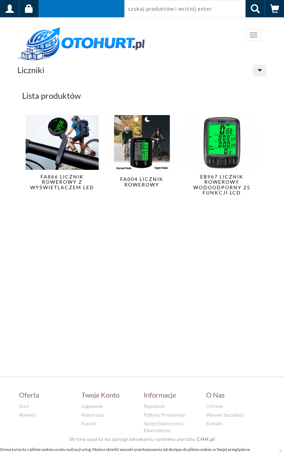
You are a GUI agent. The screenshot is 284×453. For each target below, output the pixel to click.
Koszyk (88, 423)
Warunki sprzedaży (225, 415)
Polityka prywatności (165, 415)
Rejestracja (92, 415)
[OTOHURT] (81, 42)
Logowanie (92, 406)
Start (24, 406)
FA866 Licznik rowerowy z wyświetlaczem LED (62, 182)
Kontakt (214, 423)
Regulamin (154, 406)
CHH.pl (206, 439)
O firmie (214, 406)
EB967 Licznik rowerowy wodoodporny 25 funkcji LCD (221, 184)
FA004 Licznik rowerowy (141, 181)
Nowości (27, 415)
